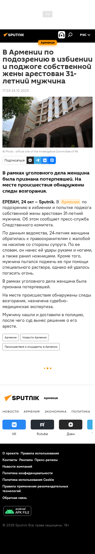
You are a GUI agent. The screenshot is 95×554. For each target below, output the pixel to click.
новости (10, 411)
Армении (70, 202)
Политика (80, 411)
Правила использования (40, 453)
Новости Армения (34, 337)
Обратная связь (14, 498)
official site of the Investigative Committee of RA (47, 151)
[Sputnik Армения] (14, 37)
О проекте (10, 453)
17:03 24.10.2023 (15, 90)
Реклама (26, 460)
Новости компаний (17, 466)
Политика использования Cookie (28, 479)
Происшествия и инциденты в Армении (31, 346)
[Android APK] (17, 511)
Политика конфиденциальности (27, 473)
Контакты (9, 460)
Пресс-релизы (46, 460)
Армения (11, 337)
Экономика (55, 411)
